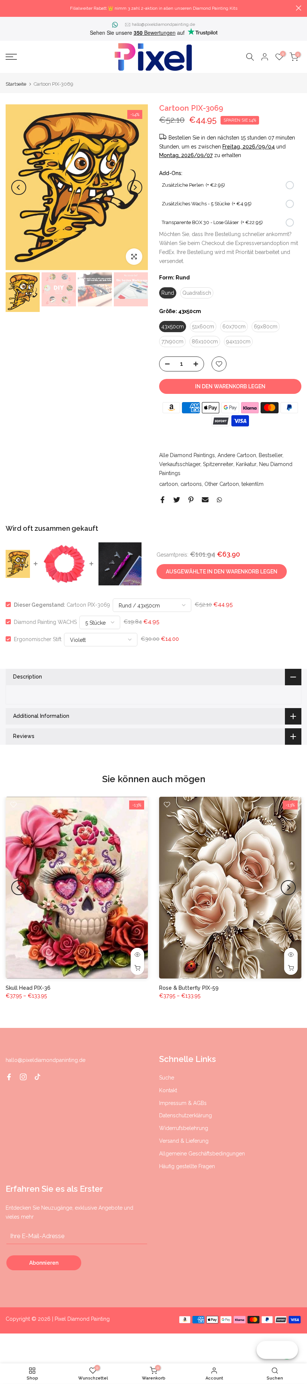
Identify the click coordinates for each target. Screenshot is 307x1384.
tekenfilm (252, 484)
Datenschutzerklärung (185, 1115)
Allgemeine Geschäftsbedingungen (202, 1154)
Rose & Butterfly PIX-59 (189, 987)
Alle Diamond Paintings (187, 455)
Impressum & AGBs (183, 1103)
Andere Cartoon (237, 455)
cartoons (191, 484)
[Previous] (18, 187)
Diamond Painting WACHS (45, 622)
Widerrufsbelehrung (183, 1128)
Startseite (16, 84)
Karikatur (246, 464)
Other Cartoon (221, 484)
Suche (166, 1078)
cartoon (168, 484)
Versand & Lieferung (184, 1141)
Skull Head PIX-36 (28, 987)
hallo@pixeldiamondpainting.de (163, 24)
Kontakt (168, 1090)
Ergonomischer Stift (37, 639)
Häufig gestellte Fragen (187, 1166)
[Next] (134, 187)
